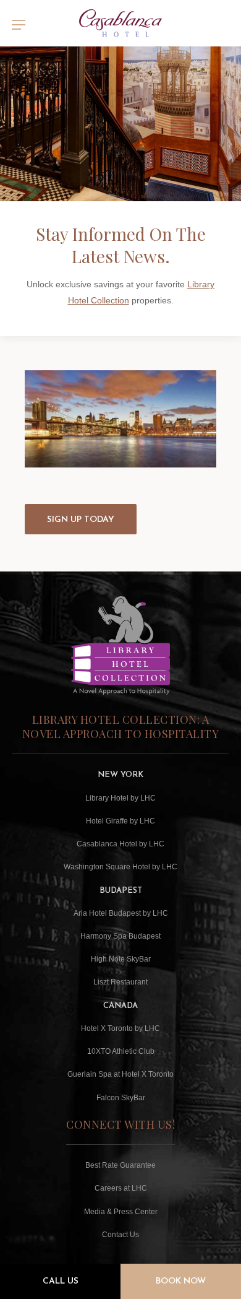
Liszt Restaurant (120, 982)
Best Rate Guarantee (120, 1165)
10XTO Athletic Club (120, 1051)
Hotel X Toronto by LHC (120, 1028)
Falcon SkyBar (120, 1097)
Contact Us (120, 1234)
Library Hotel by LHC (120, 798)
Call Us (60, 1281)
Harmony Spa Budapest (120, 936)
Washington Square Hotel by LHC (120, 866)
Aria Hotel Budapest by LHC (121, 913)
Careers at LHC (121, 1188)
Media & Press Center (121, 1211)
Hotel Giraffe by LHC (120, 821)
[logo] (121, 23)
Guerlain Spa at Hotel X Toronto (120, 1074)
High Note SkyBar (121, 959)
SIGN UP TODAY (80, 519)
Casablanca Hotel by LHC (120, 844)
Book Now (181, 1281)
